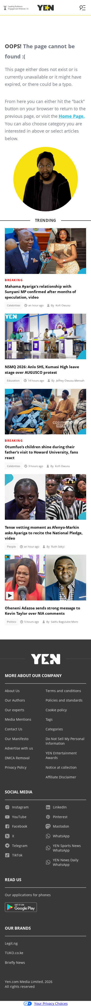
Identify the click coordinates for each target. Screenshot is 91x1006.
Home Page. (72, 116)
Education (13, 380)
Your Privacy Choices (51, 1003)
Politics (11, 621)
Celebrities (13, 305)
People (11, 546)
